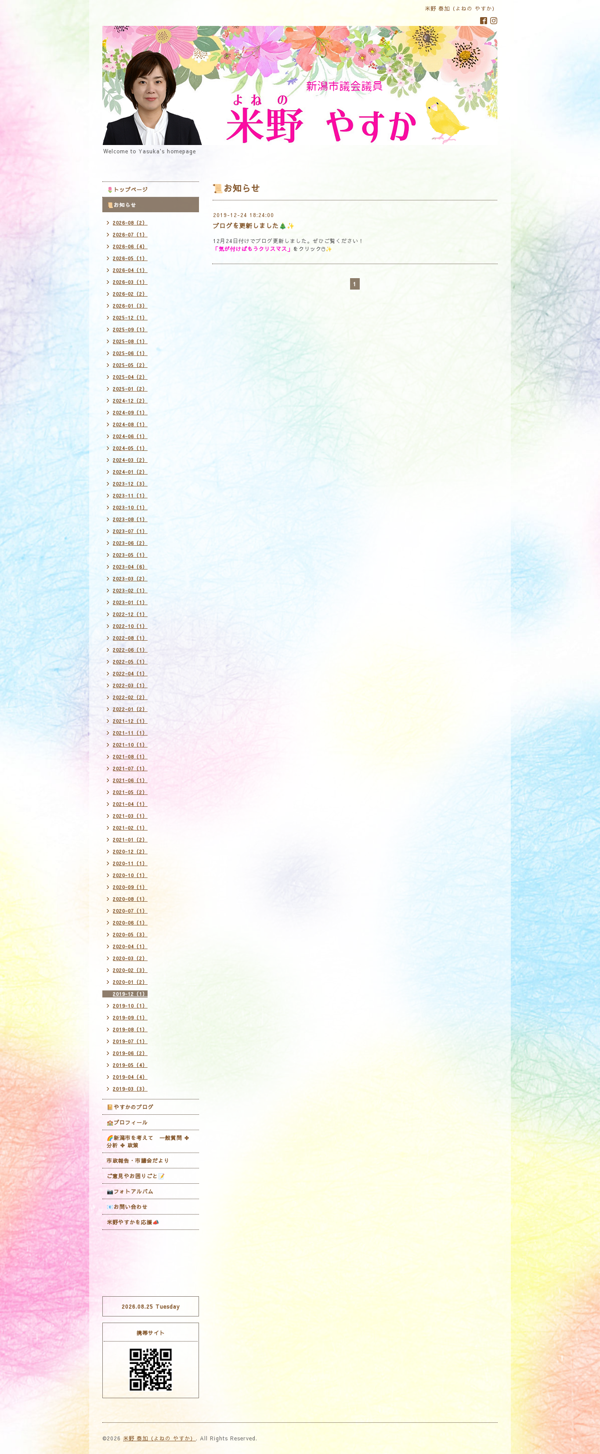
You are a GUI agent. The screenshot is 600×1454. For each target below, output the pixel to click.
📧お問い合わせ (127, 1206)
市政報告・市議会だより (138, 1160)
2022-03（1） (130, 685)
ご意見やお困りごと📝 (136, 1175)
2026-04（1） (130, 270)
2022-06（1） (130, 649)
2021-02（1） (130, 827)
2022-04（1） (130, 673)
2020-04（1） (130, 946)
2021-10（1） (130, 744)
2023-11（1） (130, 495)
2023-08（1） (130, 519)
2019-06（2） (130, 1053)
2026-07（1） (130, 234)
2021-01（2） (130, 839)
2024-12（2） (130, 400)
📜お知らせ (122, 204)
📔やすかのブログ (130, 1106)
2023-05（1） (130, 554)
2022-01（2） (130, 709)
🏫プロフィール (127, 1122)
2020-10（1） (130, 875)
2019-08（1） (130, 1029)
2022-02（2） (130, 697)
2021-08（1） (130, 756)
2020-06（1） (130, 922)
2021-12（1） (130, 721)
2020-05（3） (130, 934)
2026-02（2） (130, 293)
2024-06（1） (130, 436)
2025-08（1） (130, 341)
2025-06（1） (130, 353)
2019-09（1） (130, 1017)
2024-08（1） (130, 424)
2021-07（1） (130, 768)
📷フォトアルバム (130, 1191)
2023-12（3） (130, 483)
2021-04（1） (130, 804)
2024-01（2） (130, 471)
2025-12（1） (130, 317)
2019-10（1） (130, 1005)
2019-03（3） (130, 1088)
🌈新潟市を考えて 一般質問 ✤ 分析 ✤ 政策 (148, 1141)
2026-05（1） (130, 258)
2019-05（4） (130, 1065)
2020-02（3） (130, 970)
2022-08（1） (130, 638)
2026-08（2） (130, 222)
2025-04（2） (130, 376)
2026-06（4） (130, 246)
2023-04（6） (130, 566)
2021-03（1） (130, 815)
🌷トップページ (127, 189)
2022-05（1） (130, 661)
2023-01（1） (130, 602)
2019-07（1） (130, 1041)
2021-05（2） (130, 792)
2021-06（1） (130, 780)
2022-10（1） (130, 626)
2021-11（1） (130, 732)
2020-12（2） (130, 851)
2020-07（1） (130, 910)
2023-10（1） (130, 507)
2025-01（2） (130, 388)
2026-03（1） (130, 282)
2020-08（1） (130, 899)
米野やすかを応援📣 (133, 1222)
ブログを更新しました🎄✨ (254, 225)
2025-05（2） (130, 365)
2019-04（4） (130, 1076)
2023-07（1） (130, 531)
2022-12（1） (130, 614)
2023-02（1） (130, 590)
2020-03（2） (130, 958)
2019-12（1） (130, 993)
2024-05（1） (130, 448)
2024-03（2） (130, 460)
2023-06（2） (130, 543)
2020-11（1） (130, 863)
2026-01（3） (130, 305)
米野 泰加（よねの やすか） (159, 1438)
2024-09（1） (130, 412)
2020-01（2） (130, 982)
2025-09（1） (130, 329)
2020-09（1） (130, 887)
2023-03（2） (130, 578)
